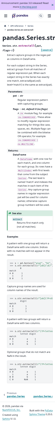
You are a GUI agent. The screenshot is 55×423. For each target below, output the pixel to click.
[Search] (41, 15)
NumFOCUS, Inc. (11, 410)
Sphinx (6, 418)
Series (30, 26)
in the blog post (28, 6)
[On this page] (49, 15)
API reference (16, 26)
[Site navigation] (5, 15)
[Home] (5, 25)
